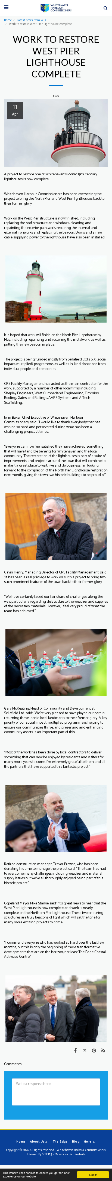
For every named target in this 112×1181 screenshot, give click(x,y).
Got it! (93, 1175)
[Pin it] (94, 1050)
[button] (6, 7)
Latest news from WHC (32, 20)
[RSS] (103, 1050)
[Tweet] (84, 1050)
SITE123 (47, 1154)
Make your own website (70, 1154)
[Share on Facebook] (75, 1050)
